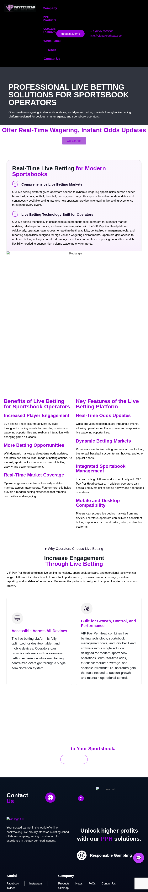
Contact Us (52, 58)
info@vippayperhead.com (106, 35)
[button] (52, 8)
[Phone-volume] (81, 798)
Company (50, 8)
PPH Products (49, 18)
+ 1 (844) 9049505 (101, 31)
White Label (52, 41)
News (52, 50)
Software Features (49, 30)
